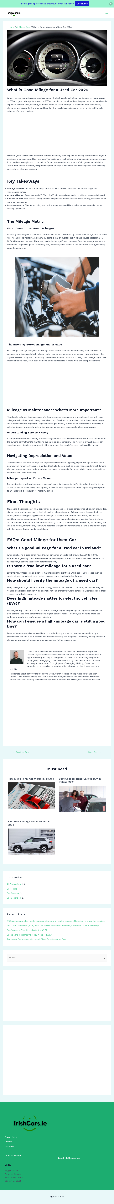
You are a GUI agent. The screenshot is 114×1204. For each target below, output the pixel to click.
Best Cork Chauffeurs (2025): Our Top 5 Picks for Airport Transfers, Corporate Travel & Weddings (53, 925)
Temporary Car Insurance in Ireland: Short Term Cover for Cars (36, 939)
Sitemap (8, 1141)
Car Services (13, 893)
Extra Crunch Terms (13, 1177)
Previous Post (21, 752)
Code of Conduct (12, 1181)
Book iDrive (82, 3)
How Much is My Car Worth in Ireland (31, 778)
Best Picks (12, 889)
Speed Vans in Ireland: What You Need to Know (29, 935)
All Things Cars (14, 884)
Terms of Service (12, 1174)
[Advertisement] (57, 134)
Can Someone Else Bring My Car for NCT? (27, 930)
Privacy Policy (11, 1137)
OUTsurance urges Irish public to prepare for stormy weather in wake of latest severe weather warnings (56, 921)
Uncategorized (14, 898)
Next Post (94, 752)
